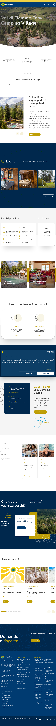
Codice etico (20, 681)
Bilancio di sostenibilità (22, 669)
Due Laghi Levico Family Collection (49, 703)
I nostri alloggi (7, 84)
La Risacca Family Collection (48, 671)
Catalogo (20, 678)
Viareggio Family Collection (38, 698)
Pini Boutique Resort (38, 680)
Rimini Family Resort (38, 666)
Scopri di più (15, 335)
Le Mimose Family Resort (49, 673)
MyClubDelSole (5, 703)
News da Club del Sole (7, 691)
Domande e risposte (6, 697)
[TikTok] (43, 719)
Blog (3, 693)
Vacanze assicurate (21, 683)
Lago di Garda (47, 676)
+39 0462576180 (14, 393)
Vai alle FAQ (35, 640)
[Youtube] (50, 719)
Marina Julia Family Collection (48, 692)
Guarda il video (35, 134)
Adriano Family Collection (39, 668)
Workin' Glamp (5, 707)
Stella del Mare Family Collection (38, 700)
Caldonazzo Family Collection (48, 705)
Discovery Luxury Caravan (7, 705)
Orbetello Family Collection (37, 695)
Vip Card (20, 686)
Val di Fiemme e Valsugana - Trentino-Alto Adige (48, 699)
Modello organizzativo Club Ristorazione (23, 663)
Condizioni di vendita (22, 671)
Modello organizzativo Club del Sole (24, 665)
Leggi (5, 601)
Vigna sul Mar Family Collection (38, 687)
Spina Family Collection (39, 684)
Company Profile (21, 679)
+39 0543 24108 (4, 671)
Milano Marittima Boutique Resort (39, 675)
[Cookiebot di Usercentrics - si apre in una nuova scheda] (48, 352)
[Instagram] (54, 719)
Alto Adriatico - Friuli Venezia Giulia (48, 689)
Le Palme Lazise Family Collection (49, 681)
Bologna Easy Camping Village (39, 690)
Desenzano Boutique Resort (49, 678)
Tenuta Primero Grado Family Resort (49, 695)
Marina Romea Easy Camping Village (38, 672)
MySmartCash (5, 701)
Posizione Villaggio (41, 412)
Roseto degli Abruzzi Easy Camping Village (50, 664)
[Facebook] (40, 719)
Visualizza (13, 408)
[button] (48, 4)
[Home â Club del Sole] (7, 4)
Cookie (36, 718)
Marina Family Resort (38, 670)
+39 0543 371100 (5, 685)
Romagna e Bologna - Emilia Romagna (38, 660)
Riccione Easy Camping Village (39, 664)
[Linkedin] (47, 719)
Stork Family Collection (49, 662)
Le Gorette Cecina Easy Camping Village (39, 703)
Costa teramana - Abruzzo (47, 660)
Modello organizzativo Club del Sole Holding (24, 660)
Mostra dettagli (48, 369)
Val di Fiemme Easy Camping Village (48, 708)
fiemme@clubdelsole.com (16, 398)
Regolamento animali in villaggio (24, 676)
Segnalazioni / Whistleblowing (24, 667)
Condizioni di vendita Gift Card (24, 672)
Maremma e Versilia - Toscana (38, 692)
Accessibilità (4, 720)
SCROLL (28, 30)
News (50, 84)
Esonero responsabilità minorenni (24, 685)
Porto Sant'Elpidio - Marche (48, 668)
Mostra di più (6, 187)
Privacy (31, 718)
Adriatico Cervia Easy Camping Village (38, 678)
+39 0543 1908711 (5, 675)
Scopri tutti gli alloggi (48, 196)
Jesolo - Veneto (47, 684)
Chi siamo (4, 689)
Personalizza (27, 373)
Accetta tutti (46, 373)
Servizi (16, 84)
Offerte (32, 84)
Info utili (24, 84)
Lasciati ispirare (41, 84)
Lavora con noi (5, 699)
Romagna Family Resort (39, 662)
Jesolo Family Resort (49, 686)
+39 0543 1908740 (5, 680)
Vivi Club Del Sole (6, 695)
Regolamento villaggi (22, 674)
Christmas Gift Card (22, 688)
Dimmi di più (28, 476)
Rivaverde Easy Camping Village (39, 682)
